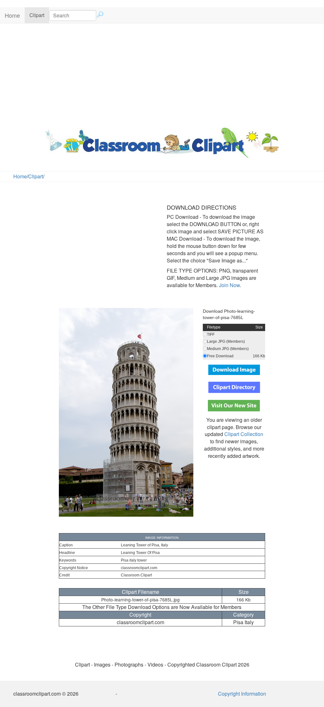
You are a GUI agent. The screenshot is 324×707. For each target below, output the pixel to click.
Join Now (229, 285)
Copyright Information (242, 693)
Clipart (39, 15)
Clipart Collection (243, 434)
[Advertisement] (162, 74)
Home (12, 15)
